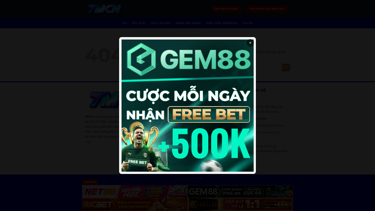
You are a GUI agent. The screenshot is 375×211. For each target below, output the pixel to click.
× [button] (250, 43)
